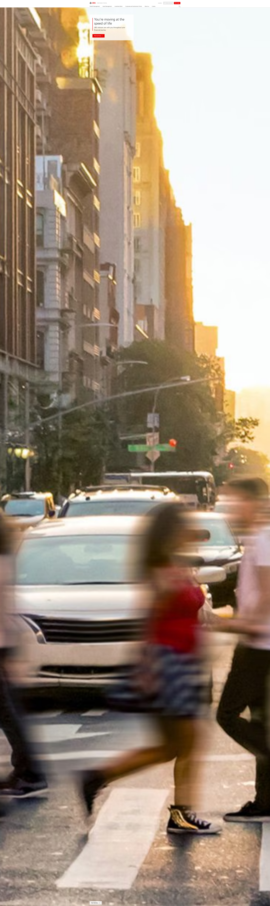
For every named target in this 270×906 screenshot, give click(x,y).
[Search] (179, 6)
